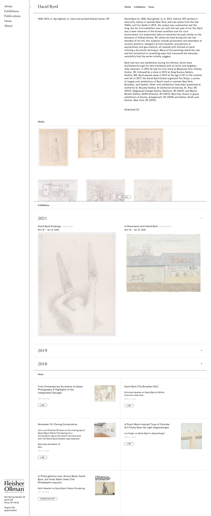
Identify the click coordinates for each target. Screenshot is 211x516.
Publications (12, 16)
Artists (8, 6)
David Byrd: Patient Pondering (53, 433)
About (8, 26)
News (8, 21)
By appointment (10, 508)
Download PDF (47, 499)
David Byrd (150, 392)
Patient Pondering (76, 488)
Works (127, 6)
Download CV (131, 109)
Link (42, 405)
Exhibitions (11, 11)
